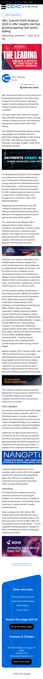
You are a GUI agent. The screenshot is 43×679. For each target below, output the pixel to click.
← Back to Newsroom (12, 15)
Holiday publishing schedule (22, 597)
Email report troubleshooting (22, 601)
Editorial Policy (23, 606)
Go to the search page (21, 626)
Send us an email (21, 662)
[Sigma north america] (21, 251)
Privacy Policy (22, 610)
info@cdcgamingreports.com (21, 656)
